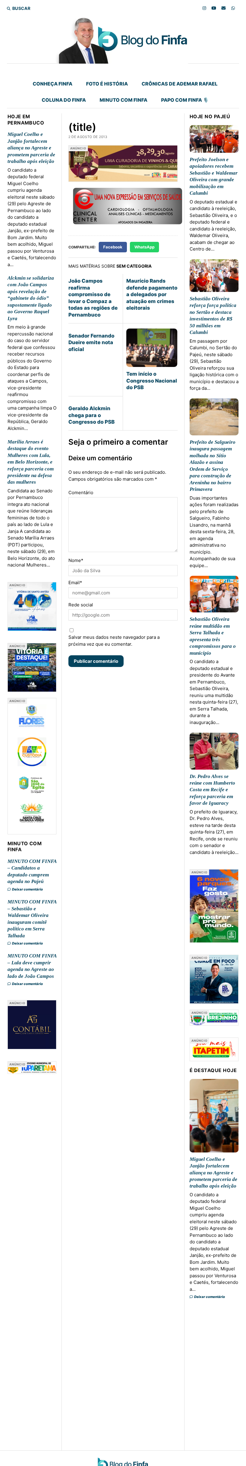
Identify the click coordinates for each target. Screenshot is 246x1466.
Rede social (80, 605)
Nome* (75, 560)
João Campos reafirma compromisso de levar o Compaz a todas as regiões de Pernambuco (93, 297)
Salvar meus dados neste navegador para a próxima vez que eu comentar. (114, 640)
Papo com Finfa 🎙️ (185, 100)
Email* (75, 582)
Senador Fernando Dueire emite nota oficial (91, 342)
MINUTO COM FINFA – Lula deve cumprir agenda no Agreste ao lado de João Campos (32, 966)
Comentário (80, 492)
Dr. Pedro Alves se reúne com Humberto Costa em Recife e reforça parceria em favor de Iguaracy (212, 790)
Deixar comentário (27, 889)
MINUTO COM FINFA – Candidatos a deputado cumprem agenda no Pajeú (32, 871)
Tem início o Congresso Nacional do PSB (151, 380)
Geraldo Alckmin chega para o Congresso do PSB (91, 415)
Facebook (112, 247)
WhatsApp (144, 247)
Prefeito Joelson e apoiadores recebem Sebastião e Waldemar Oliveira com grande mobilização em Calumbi (214, 176)
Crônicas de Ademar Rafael (180, 84)
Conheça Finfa (52, 84)
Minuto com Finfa (123, 100)
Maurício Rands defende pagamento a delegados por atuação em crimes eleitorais (151, 294)
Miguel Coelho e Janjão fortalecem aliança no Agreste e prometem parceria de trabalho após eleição (31, 147)
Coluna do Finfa (64, 100)
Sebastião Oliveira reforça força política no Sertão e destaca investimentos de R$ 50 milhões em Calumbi (213, 315)
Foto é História (107, 84)
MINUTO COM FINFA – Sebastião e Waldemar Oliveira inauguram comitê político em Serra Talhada (32, 918)
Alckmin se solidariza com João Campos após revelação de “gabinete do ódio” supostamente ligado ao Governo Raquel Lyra (31, 298)
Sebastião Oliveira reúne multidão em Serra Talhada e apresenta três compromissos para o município (213, 636)
